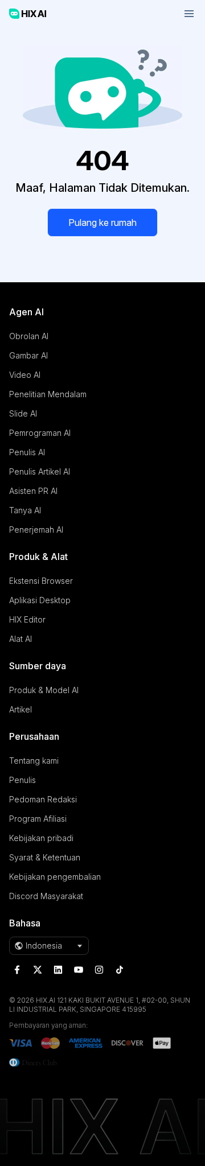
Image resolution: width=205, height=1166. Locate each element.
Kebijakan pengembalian (55, 876)
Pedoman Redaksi (43, 799)
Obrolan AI (28, 336)
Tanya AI (25, 510)
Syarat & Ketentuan (44, 857)
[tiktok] (119, 970)
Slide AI (23, 413)
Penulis (22, 780)
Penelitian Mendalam (48, 394)
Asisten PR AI (33, 491)
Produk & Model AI (44, 690)
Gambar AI (28, 355)
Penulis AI (27, 452)
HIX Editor (27, 619)
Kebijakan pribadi (41, 838)
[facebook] (17, 970)
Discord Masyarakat (46, 896)
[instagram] (99, 970)
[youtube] (78, 970)
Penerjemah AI (36, 529)
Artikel (20, 709)
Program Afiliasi (38, 818)
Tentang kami (34, 760)
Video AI (24, 375)
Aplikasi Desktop (40, 600)
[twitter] (37, 970)
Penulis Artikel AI (39, 471)
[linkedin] (58, 970)
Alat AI (20, 639)
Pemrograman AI (40, 433)
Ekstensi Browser (41, 581)
